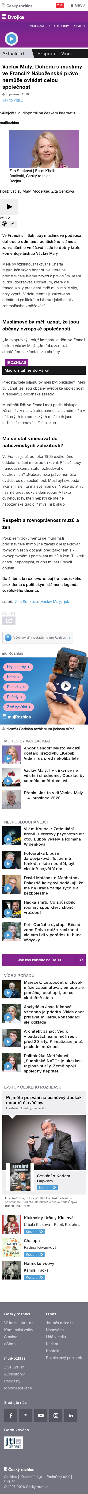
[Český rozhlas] (17, 5)
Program (36, 26)
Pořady (13, 697)
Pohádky (14, 687)
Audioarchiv (59, 26)
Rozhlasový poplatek (64, 1358)
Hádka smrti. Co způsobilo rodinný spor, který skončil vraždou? (50, 907)
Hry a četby (16, 667)
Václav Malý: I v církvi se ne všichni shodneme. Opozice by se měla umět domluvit (54, 775)
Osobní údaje (31, 1477)
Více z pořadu (19, 975)
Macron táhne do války (26, 370)
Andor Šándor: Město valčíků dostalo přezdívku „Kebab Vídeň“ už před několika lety (52, 753)
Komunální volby (18, 1330)
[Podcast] (4, 224)
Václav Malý (51, 601)
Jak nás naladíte (60, 1323)
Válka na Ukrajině (19, 1323)
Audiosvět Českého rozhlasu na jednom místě (38, 729)
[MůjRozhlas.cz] (9, 123)
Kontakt (53, 1351)
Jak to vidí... (12, 100)
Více (68, 53)
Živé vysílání (17, 707)
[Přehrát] (9, 207)
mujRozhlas (12, 653)
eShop (9, 1344)
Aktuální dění (16, 53)
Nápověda (55, 1330)
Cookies (10, 1477)
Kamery (79, 26)
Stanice (10, 1337)
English (9, 1481)
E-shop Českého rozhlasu (32, 1087)
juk (66, 601)
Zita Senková (26, 601)
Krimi (11, 677)
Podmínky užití (58, 1477)
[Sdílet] (12, 224)
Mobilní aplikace (18, 1388)
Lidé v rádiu (56, 1337)
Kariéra (52, 1344)
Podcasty (12, 1381)
